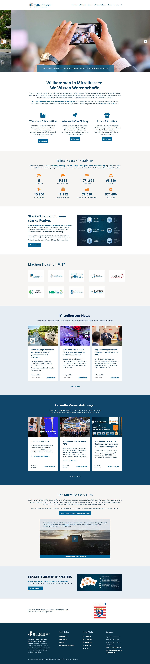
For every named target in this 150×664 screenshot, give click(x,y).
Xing (86, 648)
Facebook (88, 642)
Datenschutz (63, 636)
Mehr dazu (43, 141)
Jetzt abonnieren (35, 588)
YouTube (66, 524)
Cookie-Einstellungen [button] (66, 645)
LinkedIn (88, 636)
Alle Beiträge (75, 386)
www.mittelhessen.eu (113, 647)
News (110, 5)
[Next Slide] (145, 41)
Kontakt (62, 642)
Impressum (63, 639)
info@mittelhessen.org (114, 650)
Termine (116, 5)
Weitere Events (75, 476)
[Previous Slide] (4, 41)
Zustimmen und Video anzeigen (75, 556)
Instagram (88, 639)
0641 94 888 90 (110, 653)
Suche (122, 4)
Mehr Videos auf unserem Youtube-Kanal (75, 513)
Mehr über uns (35, 245)
